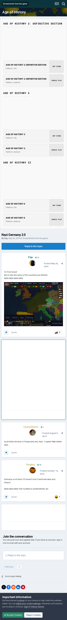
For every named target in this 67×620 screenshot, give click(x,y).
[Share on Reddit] (13, 587)
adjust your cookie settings (28, 603)
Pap (6, 238)
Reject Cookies (33, 615)
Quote (14, 332)
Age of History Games (34, 607)
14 (38, 258)
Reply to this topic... (17, 555)
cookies (20, 600)
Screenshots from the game (35, 238)
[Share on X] (4, 587)
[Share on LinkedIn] (18, 587)
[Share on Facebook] (8, 587)
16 (40, 465)
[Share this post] (62, 263)
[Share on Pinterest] (23, 587)
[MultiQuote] (6, 332)
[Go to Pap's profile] (32, 263)
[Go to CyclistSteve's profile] (32, 432)
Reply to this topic (34, 246)
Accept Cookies (14, 615)
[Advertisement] (33, 375)
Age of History (14, 12)
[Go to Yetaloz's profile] (32, 470)
